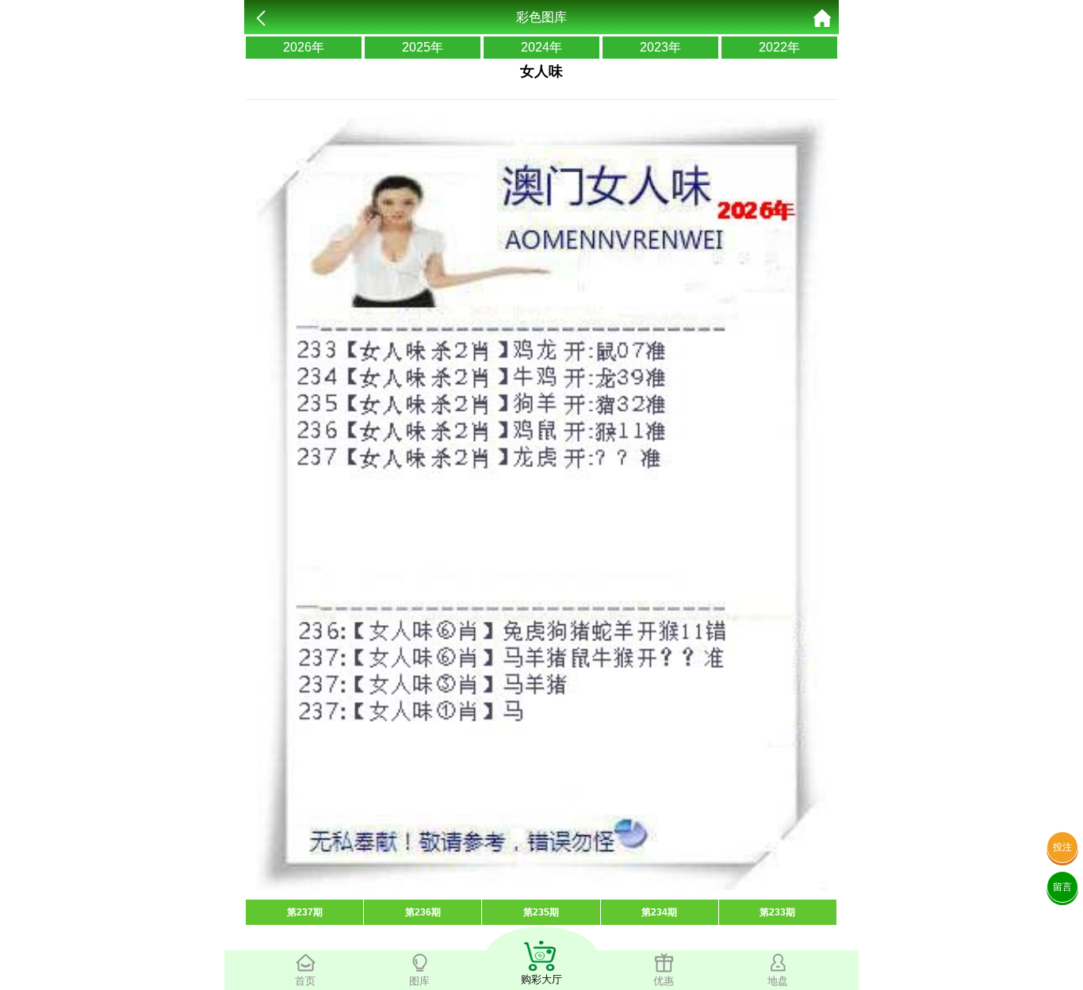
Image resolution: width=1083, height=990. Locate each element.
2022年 (779, 47)
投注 (1062, 847)
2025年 (422, 47)
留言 (1062, 886)
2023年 (660, 47)
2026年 (303, 47)
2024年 (541, 47)
